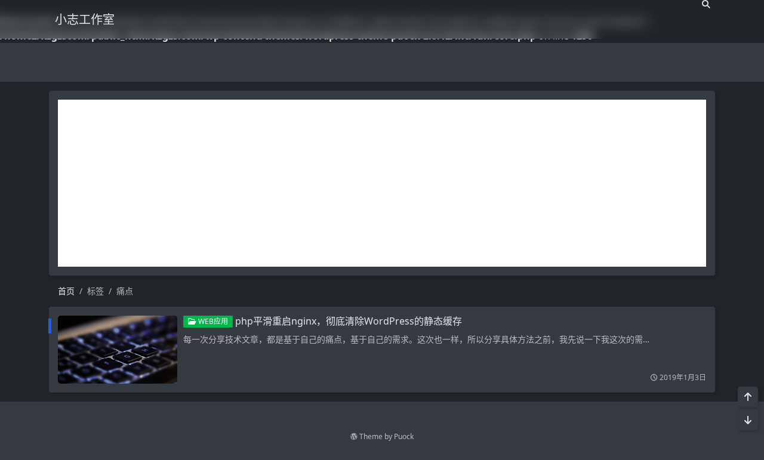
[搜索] (706, 4)
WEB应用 (212, 321)
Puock (404, 436)
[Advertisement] (382, 183)
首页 (66, 291)
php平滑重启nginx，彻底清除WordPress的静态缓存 (348, 321)
